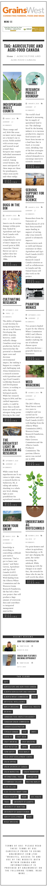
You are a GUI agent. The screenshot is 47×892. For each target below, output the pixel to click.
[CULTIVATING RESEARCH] (12, 283)
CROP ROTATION (10, 747)
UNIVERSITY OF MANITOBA (14, 807)
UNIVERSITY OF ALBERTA (24, 802)
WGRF (29, 817)
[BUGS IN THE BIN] (12, 194)
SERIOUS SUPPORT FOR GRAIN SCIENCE (35, 194)
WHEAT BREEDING (11, 822)
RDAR (24, 797)
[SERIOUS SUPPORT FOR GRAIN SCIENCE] (35, 179)
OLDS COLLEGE (10, 787)
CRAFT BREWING (10, 742)
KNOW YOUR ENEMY (10, 527)
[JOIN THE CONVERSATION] (9, 645)
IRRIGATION (32, 777)
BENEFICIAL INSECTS (31, 707)
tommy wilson (24, 646)
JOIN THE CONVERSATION (28, 641)
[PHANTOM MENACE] (35, 294)
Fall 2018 (29, 539)
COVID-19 (8, 737)
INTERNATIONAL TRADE (13, 777)
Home (10, 56)
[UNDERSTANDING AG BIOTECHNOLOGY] (35, 493)
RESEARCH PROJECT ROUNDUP (33, 92)
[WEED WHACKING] (35, 371)
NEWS (4, 219)
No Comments (7, 125)
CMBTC (34, 732)
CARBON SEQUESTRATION (14, 727)
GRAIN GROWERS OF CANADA (16, 767)
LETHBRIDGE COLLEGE (13, 782)
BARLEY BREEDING (11, 707)
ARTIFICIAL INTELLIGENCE (14, 702)
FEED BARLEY (24, 752)
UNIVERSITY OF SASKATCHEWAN (17, 812)
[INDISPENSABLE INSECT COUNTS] (12, 86)
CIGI (25, 732)
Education (36, 747)
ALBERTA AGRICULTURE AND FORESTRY (20, 692)
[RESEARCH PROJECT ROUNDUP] (35, 78)
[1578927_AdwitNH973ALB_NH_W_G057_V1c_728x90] (23, 29)
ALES (34, 697)
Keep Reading (11, 181)
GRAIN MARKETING (11, 772)
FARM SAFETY (9, 752)
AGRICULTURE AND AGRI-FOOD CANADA (20, 687)
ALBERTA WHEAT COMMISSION (16, 697)
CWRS (24, 747)
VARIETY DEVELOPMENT (13, 817)
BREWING (8, 712)
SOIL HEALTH (36, 797)
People (8, 313)
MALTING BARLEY (33, 782)
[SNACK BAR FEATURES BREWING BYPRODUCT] (9, 660)
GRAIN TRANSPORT (31, 772)
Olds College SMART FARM (15, 792)
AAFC (6, 682)
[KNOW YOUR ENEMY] (12, 516)
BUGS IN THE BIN (11, 206)
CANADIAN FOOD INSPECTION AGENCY (19, 717)
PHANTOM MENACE (32, 306)
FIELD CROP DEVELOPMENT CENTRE (18, 757)
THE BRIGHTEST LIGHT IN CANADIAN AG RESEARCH (12, 446)
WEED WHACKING (33, 383)
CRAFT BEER (21, 737)
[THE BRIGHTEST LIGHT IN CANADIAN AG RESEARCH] (12, 431)
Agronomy (6, 122)
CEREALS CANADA (11, 732)
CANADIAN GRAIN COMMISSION (16, 722)
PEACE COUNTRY (10, 797)
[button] (8, 22)
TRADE (6, 802)
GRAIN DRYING (10, 762)
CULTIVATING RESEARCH (11, 301)
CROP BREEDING (28, 742)
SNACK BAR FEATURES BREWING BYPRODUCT (27, 657)
